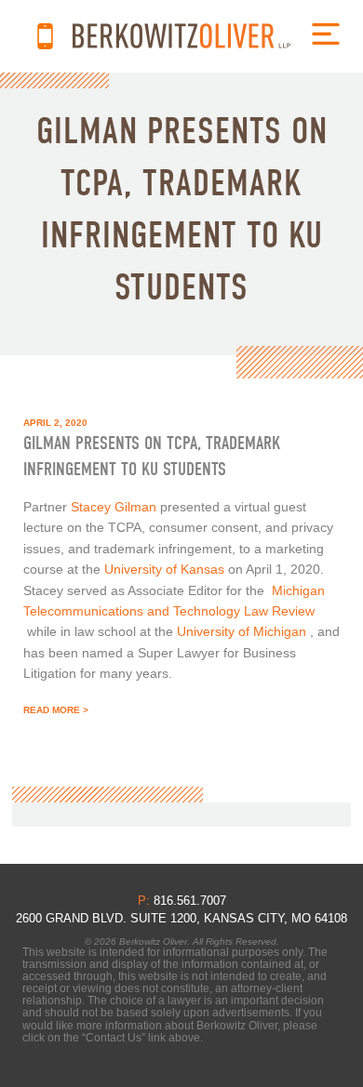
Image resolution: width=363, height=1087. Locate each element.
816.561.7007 (45, 36)
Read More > (55, 710)
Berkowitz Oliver (181, 35)
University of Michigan (241, 631)
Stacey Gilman (113, 506)
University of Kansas (164, 569)
